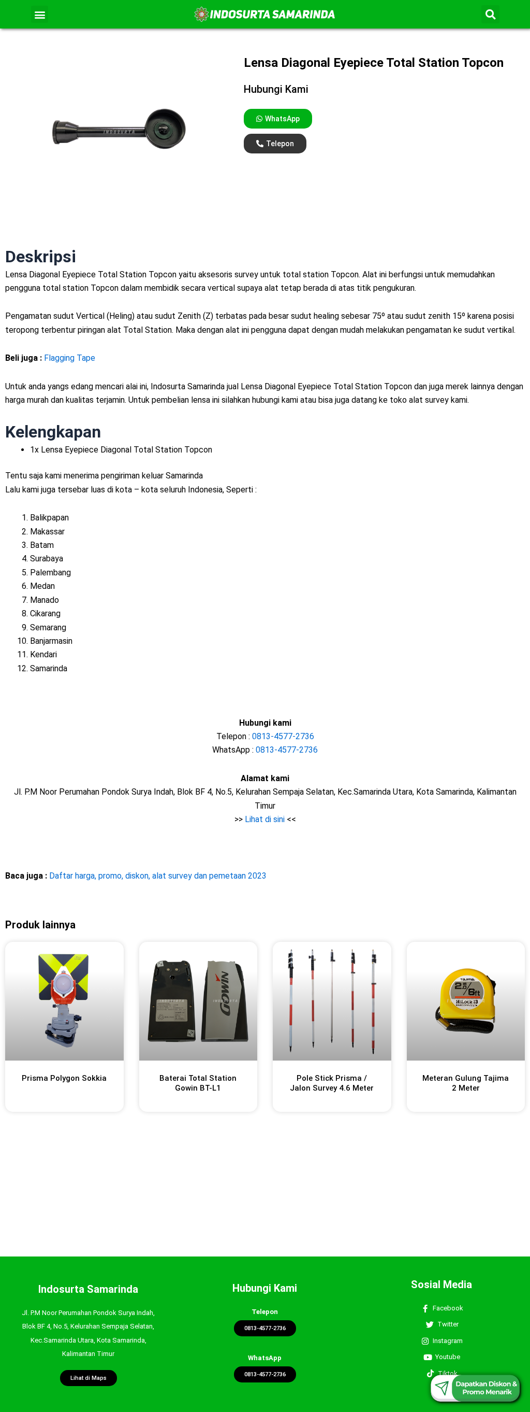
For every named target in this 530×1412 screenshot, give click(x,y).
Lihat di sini (265, 819)
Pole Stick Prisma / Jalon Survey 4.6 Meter (332, 1083)
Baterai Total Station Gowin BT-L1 (198, 1083)
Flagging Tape (69, 358)
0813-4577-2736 (283, 736)
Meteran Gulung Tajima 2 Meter (465, 1083)
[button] (39, 14)
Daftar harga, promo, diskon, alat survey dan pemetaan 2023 (158, 876)
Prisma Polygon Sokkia (64, 1078)
